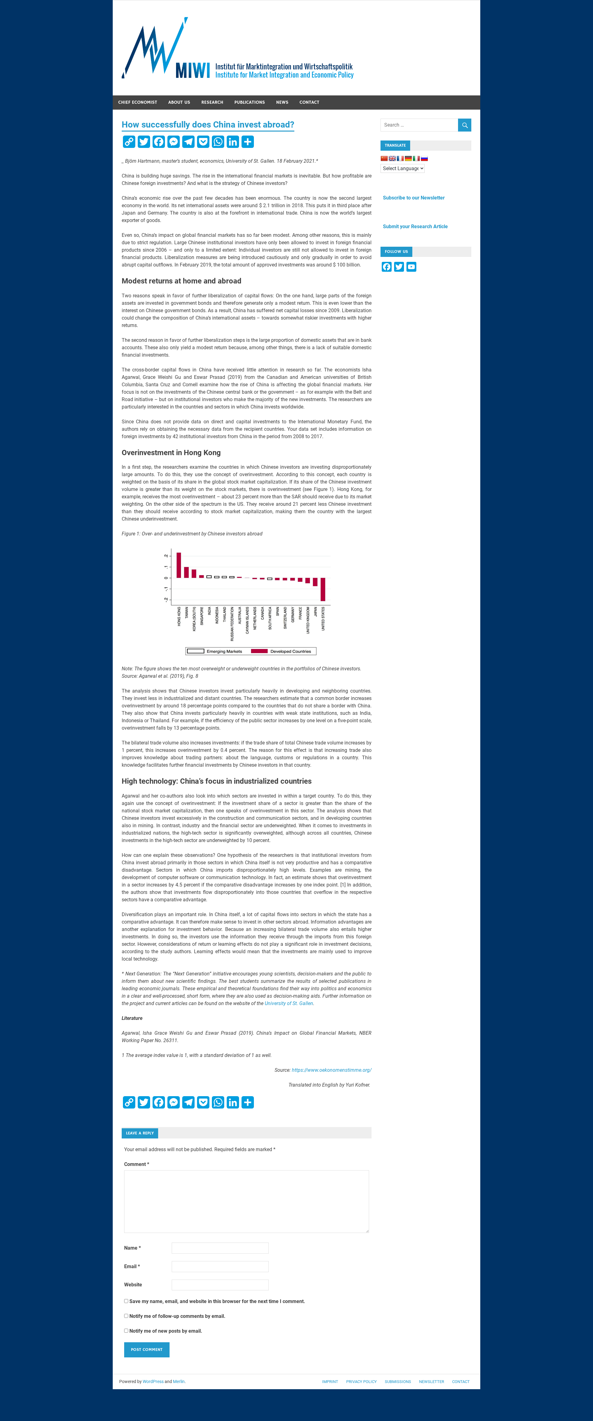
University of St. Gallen (289, 1003)
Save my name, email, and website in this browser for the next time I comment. (217, 1301)
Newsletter (431, 1381)
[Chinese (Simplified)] (384, 159)
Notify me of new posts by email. (165, 1331)
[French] (400, 159)
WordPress (153, 1381)
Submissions (398, 1381)
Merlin (179, 1381)
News (282, 102)
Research (212, 102)
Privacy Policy (361, 1381)
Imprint (330, 1381)
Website (133, 1285)
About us (179, 102)
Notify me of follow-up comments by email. (177, 1316)
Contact (309, 102)
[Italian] (416, 159)
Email (132, 1266)
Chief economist (137, 102)
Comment (136, 1164)
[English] (392, 159)
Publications (249, 102)
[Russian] (424, 159)
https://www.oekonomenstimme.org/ (332, 1070)
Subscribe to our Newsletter (413, 198)
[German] (408, 159)
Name (132, 1248)
